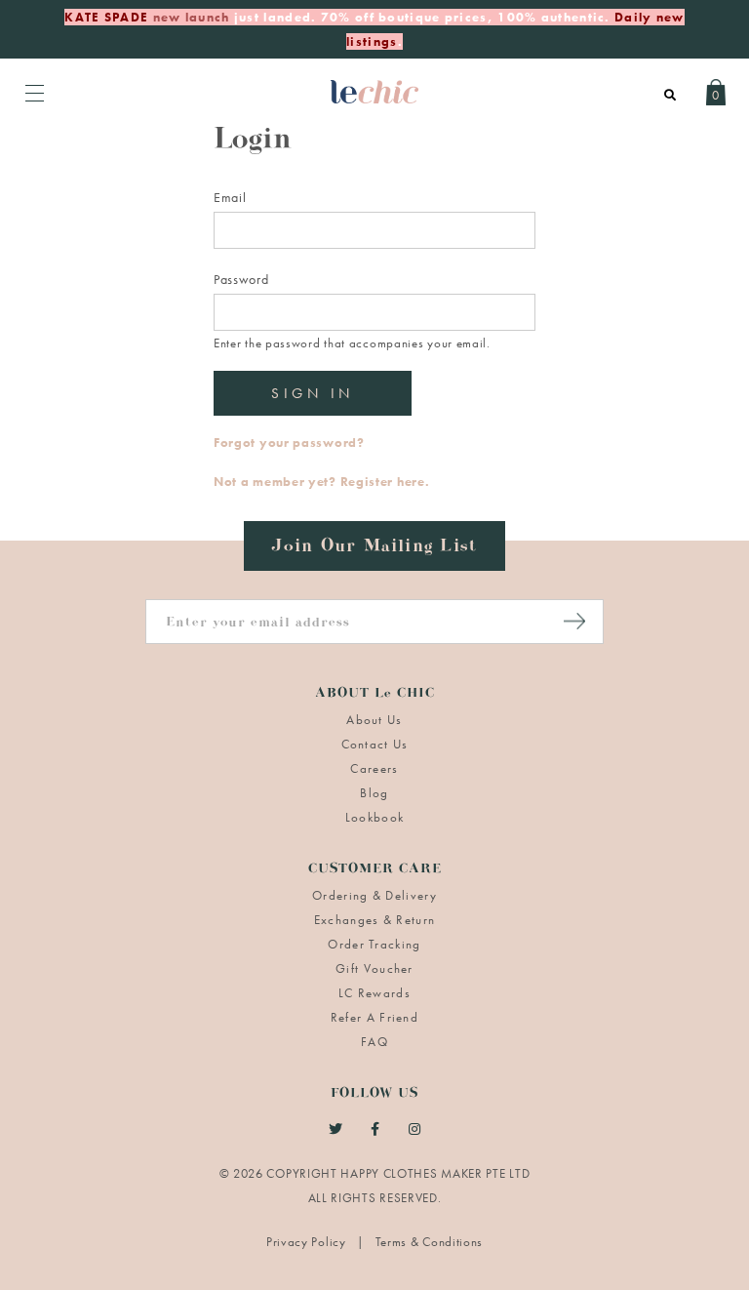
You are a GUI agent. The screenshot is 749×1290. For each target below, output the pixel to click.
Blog (374, 793)
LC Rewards (374, 993)
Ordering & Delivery (374, 895)
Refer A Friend (374, 1017)
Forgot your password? (289, 442)
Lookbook (374, 817)
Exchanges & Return (374, 919)
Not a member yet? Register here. (321, 481)
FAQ (374, 1041)
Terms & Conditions (429, 1241)
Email (230, 197)
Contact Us (375, 744)
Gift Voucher (374, 968)
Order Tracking (374, 944)
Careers (374, 768)
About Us (374, 719)
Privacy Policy (308, 1241)
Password (241, 279)
